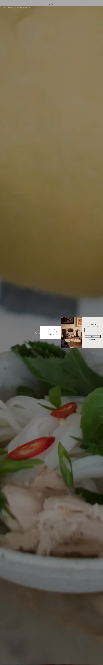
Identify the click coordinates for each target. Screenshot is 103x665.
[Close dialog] (101, 317)
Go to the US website (51, 334)
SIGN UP (92, 336)
